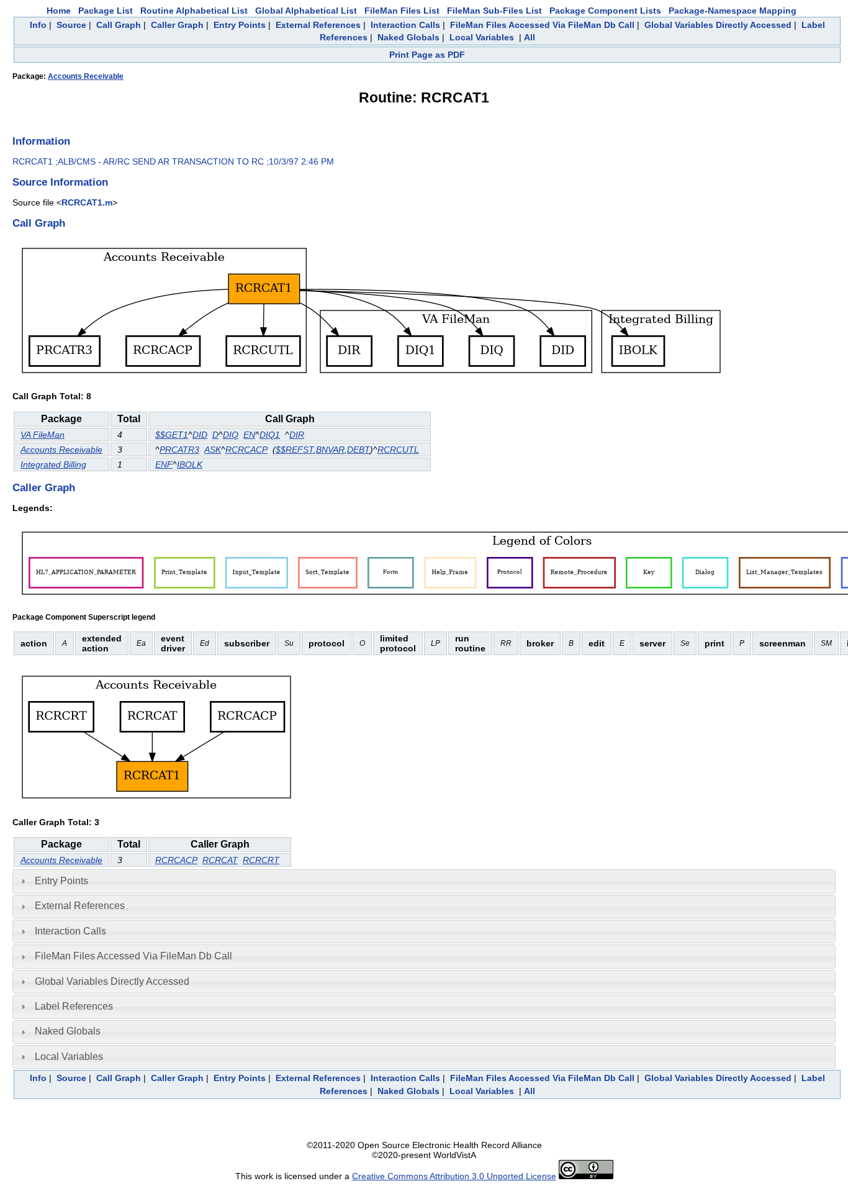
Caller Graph (177, 25)
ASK (212, 450)
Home (59, 11)
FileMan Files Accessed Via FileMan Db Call (542, 25)
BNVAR (330, 450)
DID (199, 435)
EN (249, 435)
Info (38, 25)
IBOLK (189, 464)
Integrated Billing (53, 464)
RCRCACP (246, 450)
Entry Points (240, 25)
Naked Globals (408, 37)
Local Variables (481, 37)
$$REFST (294, 450)
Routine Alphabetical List (194, 11)
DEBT (358, 450)
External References (318, 25)
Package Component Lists (605, 11)
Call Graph (118, 25)
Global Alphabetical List (306, 11)
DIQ (230, 435)
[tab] (424, 881)
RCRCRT (261, 860)
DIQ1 (269, 435)
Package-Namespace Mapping (732, 11)
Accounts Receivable (86, 76)
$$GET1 (171, 435)
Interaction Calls (405, 25)
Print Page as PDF (427, 55)
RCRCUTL (398, 450)
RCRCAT (220, 860)
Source (71, 25)
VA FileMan (42, 435)
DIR (296, 435)
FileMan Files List (402, 11)
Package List (105, 11)
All (529, 37)
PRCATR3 (179, 450)
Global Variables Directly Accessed (718, 25)
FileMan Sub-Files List (494, 11)
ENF (164, 464)
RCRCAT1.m (86, 202)
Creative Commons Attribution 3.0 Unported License (454, 1176)
